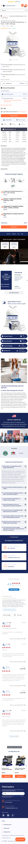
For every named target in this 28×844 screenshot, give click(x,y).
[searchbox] (8, 615)
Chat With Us (11, 566)
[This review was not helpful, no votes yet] (24, 638)
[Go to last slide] (2, 765)
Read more (17, 680)
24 (7, 16)
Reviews (8, 233)
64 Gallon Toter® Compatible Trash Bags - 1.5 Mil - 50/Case (7, 769)
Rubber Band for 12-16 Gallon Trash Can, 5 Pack (13, 214)
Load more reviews (14, 736)
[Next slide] (26, 765)
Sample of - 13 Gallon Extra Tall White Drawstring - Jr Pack (12, 199)
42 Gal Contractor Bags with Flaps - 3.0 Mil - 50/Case (20, 769)
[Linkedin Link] (3, 815)
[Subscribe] (23, 793)
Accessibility (4, 841)
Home (4, 16)
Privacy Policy (17, 796)
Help (22, 233)
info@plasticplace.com (14, 557)
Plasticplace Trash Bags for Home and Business (13, 835)
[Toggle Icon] (2, 5)
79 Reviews (9, 28)
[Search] (25, 10)
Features (14, 233)
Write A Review (14, 589)
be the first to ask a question (14, 747)
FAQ (18, 233)
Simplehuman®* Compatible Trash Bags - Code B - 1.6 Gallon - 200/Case (13, 206)
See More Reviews (14, 292)
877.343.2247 (11, 548)
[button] (25, 5)
